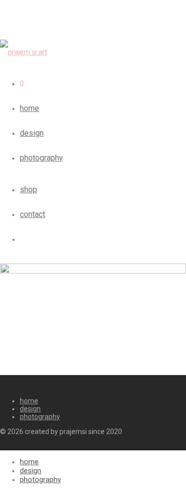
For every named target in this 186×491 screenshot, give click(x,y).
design (32, 133)
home (29, 108)
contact (32, 214)
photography (41, 158)
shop (28, 189)
